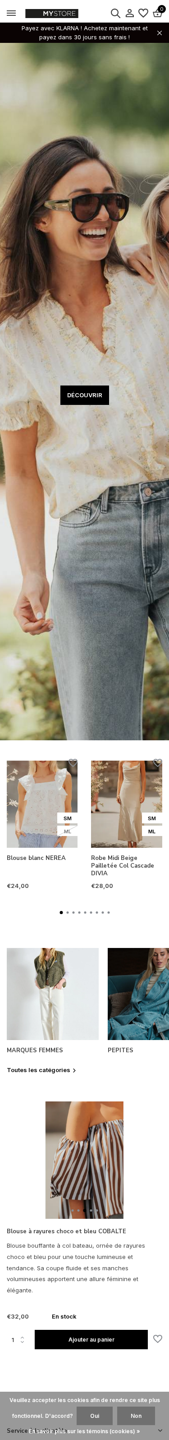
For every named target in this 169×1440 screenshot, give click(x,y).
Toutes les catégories (38, 1069)
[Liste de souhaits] (143, 13)
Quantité (21, 1340)
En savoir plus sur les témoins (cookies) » (84, 1431)
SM (68, 818)
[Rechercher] (115, 13)
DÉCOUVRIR (84, 395)
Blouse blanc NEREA (36, 858)
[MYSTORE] (70, 13)
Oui (94, 1415)
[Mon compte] (129, 14)
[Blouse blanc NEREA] (42, 804)
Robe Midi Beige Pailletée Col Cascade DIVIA (122, 866)
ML (67, 831)
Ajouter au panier (91, 1339)
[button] (61, 912)
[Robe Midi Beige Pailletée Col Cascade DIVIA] (126, 804)
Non (136, 1415)
